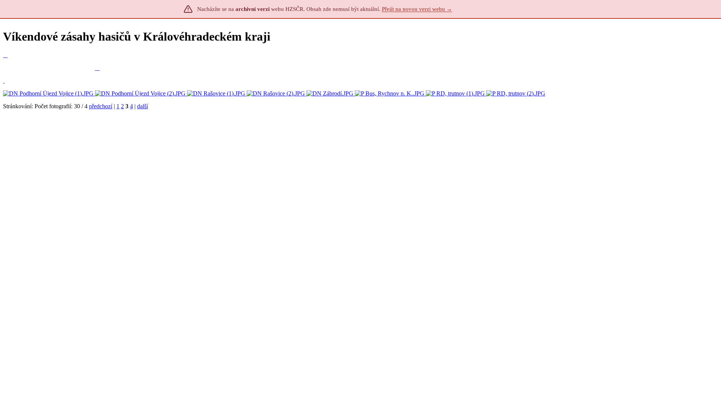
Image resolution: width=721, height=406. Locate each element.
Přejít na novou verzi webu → (417, 9)
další (142, 106)
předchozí (100, 106)
